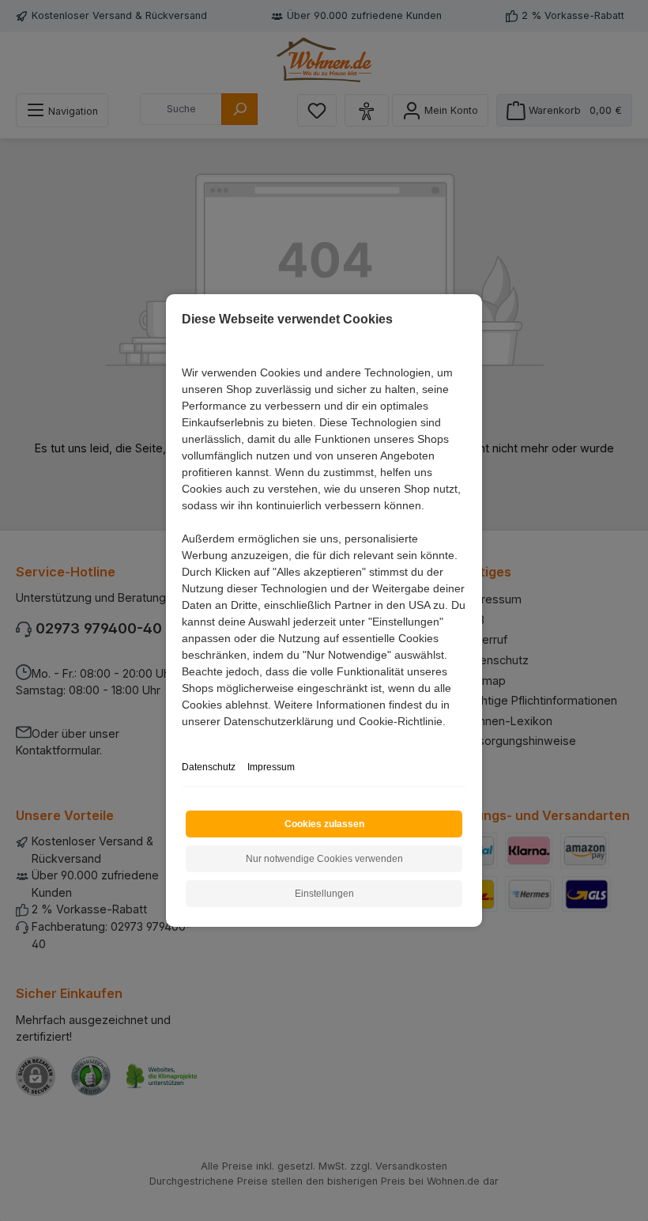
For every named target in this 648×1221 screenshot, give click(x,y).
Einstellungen (324, 893)
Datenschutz (208, 767)
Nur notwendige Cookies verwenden (324, 858)
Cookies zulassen (324, 824)
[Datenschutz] (183, 739)
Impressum (271, 767)
